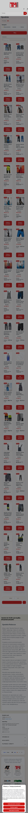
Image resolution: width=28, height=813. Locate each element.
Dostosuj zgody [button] (14, 807)
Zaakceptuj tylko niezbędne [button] (14, 803)
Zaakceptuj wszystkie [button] (14, 810)
